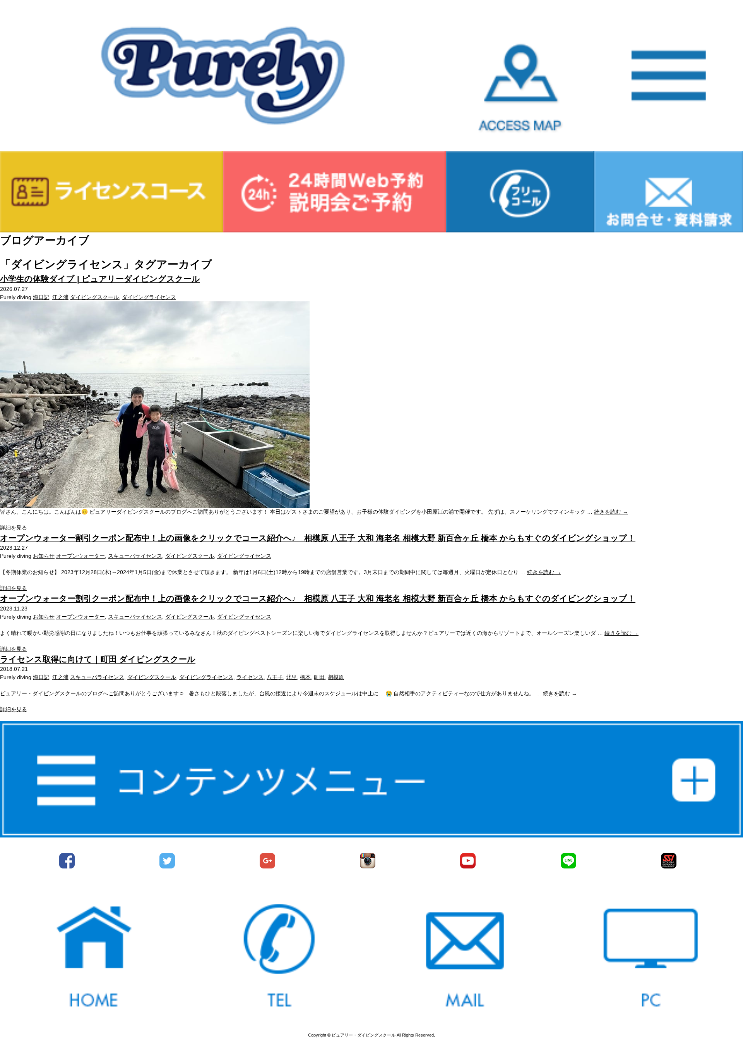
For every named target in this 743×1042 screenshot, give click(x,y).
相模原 (336, 677)
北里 (291, 677)
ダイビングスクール (94, 297)
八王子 (275, 677)
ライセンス (250, 677)
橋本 (305, 677)
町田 (319, 677)
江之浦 (60, 297)
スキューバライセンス (135, 556)
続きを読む (611, 512)
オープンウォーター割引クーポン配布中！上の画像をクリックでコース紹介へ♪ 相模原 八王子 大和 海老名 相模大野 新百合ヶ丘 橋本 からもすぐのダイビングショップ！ (317, 537)
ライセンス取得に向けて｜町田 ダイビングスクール (97, 659)
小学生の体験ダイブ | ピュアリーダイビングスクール (100, 278)
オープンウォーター (80, 556)
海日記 (41, 297)
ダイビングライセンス (149, 297)
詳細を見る (13, 527)
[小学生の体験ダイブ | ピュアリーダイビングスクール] (155, 503)
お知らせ (44, 556)
